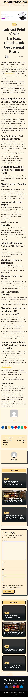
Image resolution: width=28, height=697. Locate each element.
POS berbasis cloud (10, 73)
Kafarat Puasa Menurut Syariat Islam (21, 440)
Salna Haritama (10, 518)
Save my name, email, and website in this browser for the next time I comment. (12, 586)
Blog (14, 24)
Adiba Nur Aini (10, 484)
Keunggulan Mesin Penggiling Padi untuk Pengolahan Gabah (13, 516)
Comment (5, 540)
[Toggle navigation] (2, 3)
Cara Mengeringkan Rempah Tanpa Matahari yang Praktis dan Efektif (13, 500)
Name (4, 562)
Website (4, 576)
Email (4, 569)
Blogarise (21, 692)
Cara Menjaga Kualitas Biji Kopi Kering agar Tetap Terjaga (13, 667)
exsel (12, 56)
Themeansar (14, 694)
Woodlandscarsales (14, 679)
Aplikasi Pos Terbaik (6, 367)
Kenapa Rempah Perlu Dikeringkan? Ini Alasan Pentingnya (11, 482)
